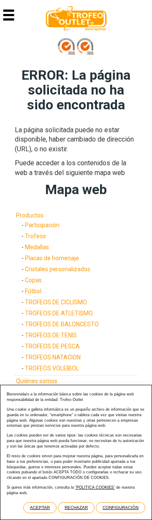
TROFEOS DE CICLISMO (56, 302)
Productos (29, 215)
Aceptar (40, 507)
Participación (42, 225)
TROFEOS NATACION (53, 357)
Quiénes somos (36, 381)
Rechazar (76, 507)
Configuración (120, 507)
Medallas (37, 247)
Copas (33, 280)
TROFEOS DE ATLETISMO (59, 313)
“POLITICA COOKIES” (95, 487)
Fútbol (33, 291)
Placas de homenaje (52, 258)
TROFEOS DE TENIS (51, 335)
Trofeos (35, 236)
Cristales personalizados (57, 269)
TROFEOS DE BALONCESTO (62, 324)
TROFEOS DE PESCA (52, 346)
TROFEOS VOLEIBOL (52, 368)
